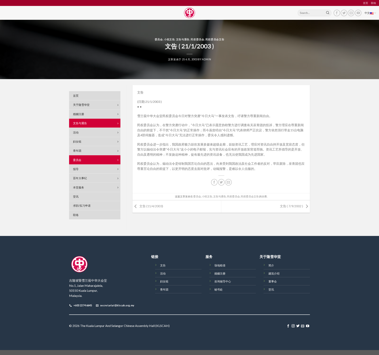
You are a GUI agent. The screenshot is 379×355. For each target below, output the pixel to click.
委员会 (159, 39)
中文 (367, 12)
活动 (163, 273)
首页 (365, 3)
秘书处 (218, 289)
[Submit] (327, 13)
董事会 (272, 281)
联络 (373, 3)
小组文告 (169, 39)
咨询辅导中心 (222, 281)
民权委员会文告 (214, 39)
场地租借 (219, 265)
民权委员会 (197, 39)
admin (206, 59)
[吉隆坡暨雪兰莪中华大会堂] (189, 13)
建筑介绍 (274, 273)
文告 (163, 265)
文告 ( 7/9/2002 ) (292, 206)
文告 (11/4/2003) (151, 206)
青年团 (164, 289)
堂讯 (271, 289)
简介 (271, 265)
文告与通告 (183, 39)
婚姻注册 (219, 273)
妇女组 (164, 281)
